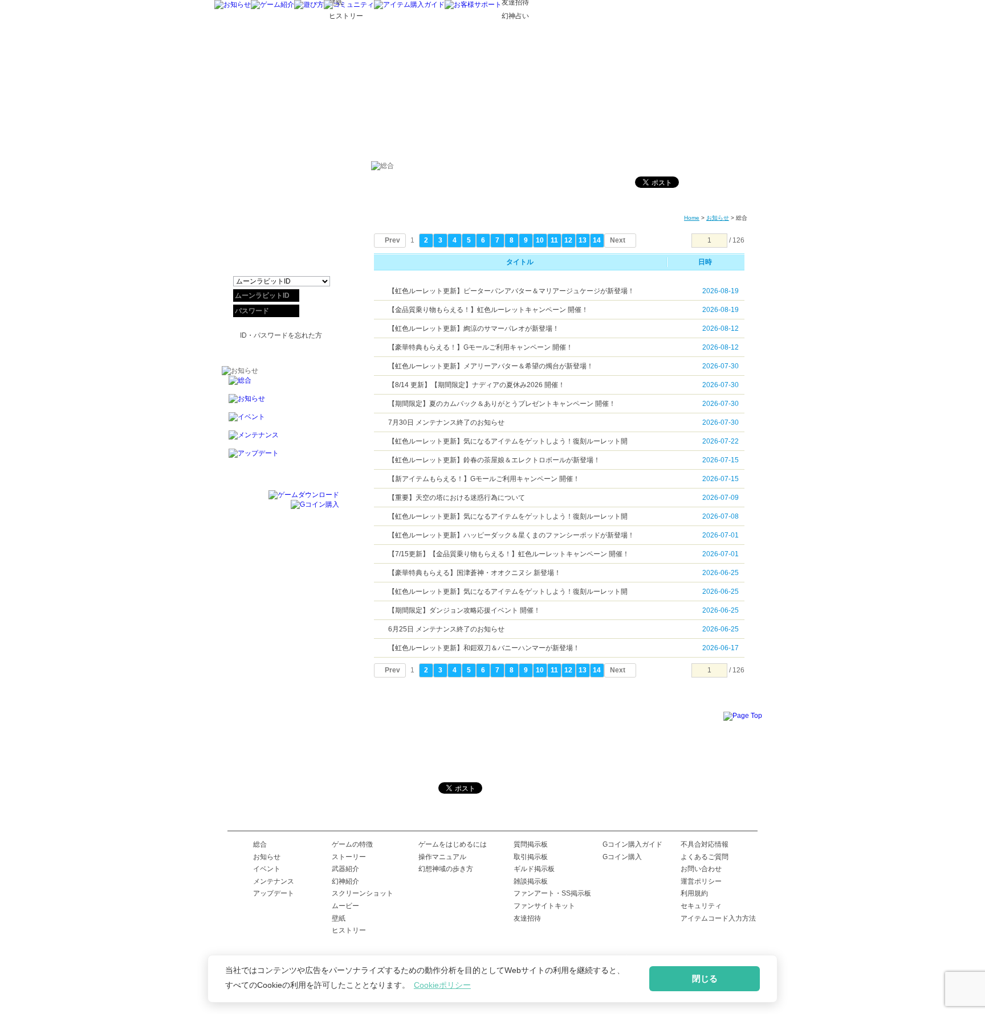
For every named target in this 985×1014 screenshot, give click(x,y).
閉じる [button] (705, 978)
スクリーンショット (362, 893)
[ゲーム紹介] (272, 5)
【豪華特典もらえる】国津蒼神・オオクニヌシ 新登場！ (474, 573)
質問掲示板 (531, 844)
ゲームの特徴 (352, 844)
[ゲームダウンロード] (303, 495)
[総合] (280, 385)
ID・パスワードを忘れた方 (281, 335)
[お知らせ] (232, 5)
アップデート (273, 893)
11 (554, 240)
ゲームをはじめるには (452, 844)
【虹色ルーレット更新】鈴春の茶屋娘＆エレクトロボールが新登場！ (494, 460)
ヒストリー (349, 930)
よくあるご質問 (704, 857)
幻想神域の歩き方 (445, 869)
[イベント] (280, 421)
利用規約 (694, 893)
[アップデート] (280, 458)
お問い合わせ (701, 869)
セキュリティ (701, 906)
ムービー (345, 906)
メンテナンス (273, 881)
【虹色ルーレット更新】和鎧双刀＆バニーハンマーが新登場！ (484, 648)
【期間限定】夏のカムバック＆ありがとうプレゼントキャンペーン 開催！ (502, 404)
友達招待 (527, 918)
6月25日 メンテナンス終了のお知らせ (446, 629)
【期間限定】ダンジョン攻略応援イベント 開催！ (464, 610)
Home (691, 218)
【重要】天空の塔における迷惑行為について (456, 498)
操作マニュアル (442, 857)
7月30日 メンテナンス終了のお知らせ (446, 422)
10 (540, 240)
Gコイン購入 (622, 857)
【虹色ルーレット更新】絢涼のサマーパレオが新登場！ (473, 328)
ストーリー (349, 857)
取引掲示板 (531, 857)
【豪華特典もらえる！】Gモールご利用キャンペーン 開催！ (480, 347)
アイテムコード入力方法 (718, 918)
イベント (266, 869)
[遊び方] (309, 5)
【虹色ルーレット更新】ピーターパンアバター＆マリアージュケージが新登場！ (511, 291)
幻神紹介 (345, 881)
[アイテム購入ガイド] (409, 5)
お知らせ (717, 218)
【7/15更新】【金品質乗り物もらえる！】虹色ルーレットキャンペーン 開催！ (508, 554)
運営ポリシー (701, 881)
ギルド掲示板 (534, 869)
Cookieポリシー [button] (442, 985)
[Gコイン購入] (315, 504)
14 (597, 240)
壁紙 (338, 918)
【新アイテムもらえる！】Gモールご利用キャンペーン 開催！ (484, 479)
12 (568, 240)
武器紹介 (345, 869)
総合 (260, 844)
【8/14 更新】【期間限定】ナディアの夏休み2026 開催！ (476, 385)
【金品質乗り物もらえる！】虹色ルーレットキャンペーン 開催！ (488, 310)
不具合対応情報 (704, 844)
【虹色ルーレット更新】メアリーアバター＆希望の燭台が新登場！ (490, 366)
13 (583, 240)
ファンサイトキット (544, 906)
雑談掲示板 (531, 881)
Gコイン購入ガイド (632, 844)
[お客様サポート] (473, 5)
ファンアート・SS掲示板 (552, 893)
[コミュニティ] (349, 5)
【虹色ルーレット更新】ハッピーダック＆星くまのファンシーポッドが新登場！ (511, 535)
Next (617, 240)
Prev (392, 240)
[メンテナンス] (280, 439)
